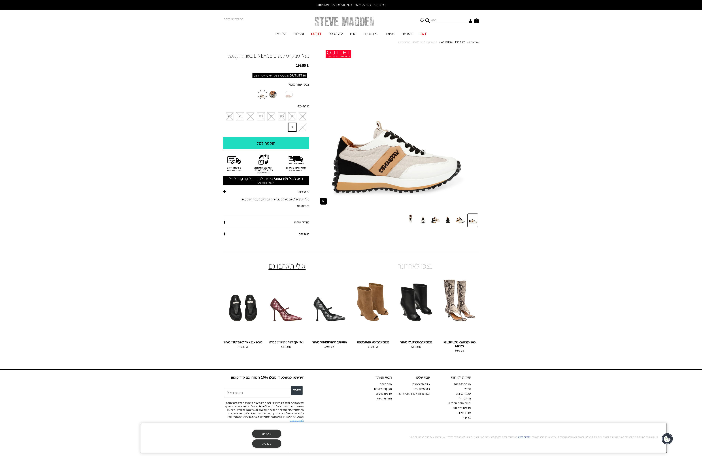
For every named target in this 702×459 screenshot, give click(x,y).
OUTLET (316, 34)
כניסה (227, 19)
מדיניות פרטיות (384, 394)
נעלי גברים (280, 34)
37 (292, 116)
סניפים (467, 389)
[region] (403, 438)
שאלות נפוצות (463, 394)
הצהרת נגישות (384, 398)
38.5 (261, 116)
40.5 (229, 116)
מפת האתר (386, 384)
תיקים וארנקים (370, 34)
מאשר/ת (266, 433)
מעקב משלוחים (462, 384)
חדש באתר (407, 34)
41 (302, 127)
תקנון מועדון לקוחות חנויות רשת (414, 394)
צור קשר (466, 417)
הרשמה (239, 19)
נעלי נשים (389, 34)
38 (271, 116)
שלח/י (297, 390)
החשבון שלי (464, 398)
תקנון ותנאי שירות (383, 389)
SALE (424, 34)
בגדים (353, 34)
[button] (667, 439)
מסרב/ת (266, 443)
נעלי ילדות (298, 34)
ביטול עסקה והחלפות (459, 403)
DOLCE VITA (336, 34)
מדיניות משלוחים (462, 408)
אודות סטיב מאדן (421, 384)
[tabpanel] (396, 128)
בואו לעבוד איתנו (421, 389)
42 (292, 127)
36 (302, 116)
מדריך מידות (464, 413)
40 (240, 116)
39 (250, 116)
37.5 (282, 116)
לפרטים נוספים (297, 420)
